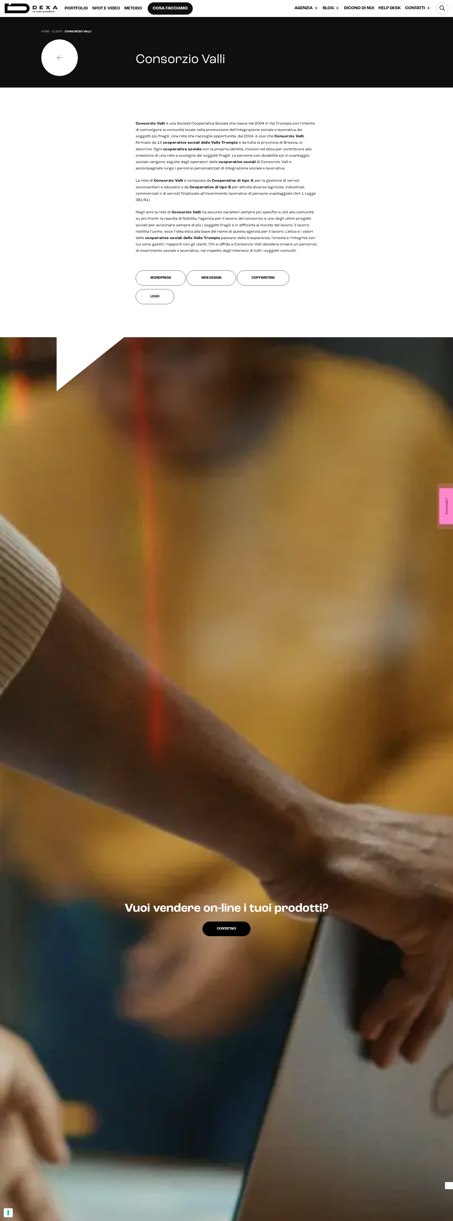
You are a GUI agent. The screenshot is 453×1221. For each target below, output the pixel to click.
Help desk (389, 8)
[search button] (442, 8)
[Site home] (31, 8)
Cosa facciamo (170, 8)
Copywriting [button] (263, 278)
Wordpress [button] (160, 278)
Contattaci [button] (226, 928)
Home (45, 31)
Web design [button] (211, 278)
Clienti (57, 31)
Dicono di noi (359, 8)
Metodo (133, 8)
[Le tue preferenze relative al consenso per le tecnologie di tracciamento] (8, 1212)
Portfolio (76, 8)
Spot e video (106, 8)
